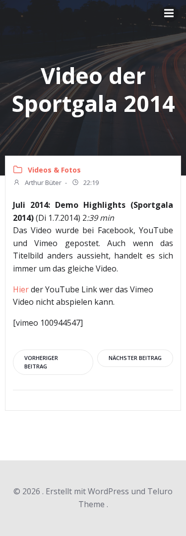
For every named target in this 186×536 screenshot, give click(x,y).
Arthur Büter (42, 182)
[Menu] (170, 13)
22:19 (90, 182)
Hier (21, 289)
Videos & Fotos (54, 170)
